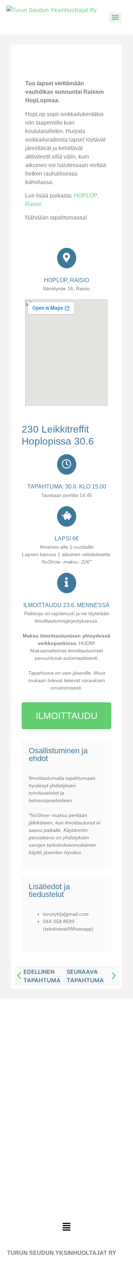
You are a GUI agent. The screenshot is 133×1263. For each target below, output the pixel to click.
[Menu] (115, 17)
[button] (66, 1227)
